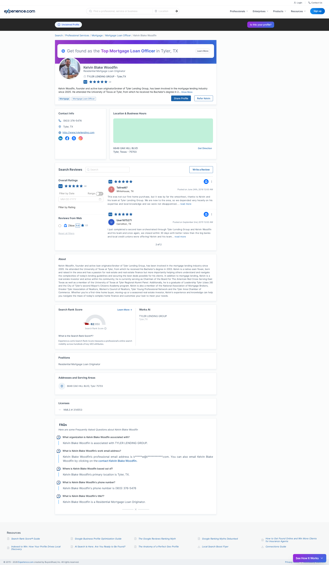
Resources (297, 11)
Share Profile (181, 98)
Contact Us (316, 2)
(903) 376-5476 (72, 120)
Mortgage (97, 35)
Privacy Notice (292, 562)
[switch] (99, 194)
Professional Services (77, 35)
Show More (186, 92)
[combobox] (121, 11)
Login (299, 2)
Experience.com (26, 562)
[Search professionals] (176, 11)
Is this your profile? (260, 24)
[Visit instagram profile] (80, 138)
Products (278, 11)
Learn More (202, 51)
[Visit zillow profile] (74, 138)
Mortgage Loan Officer (118, 35)
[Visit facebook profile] (67, 138)
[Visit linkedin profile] (60, 138)
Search (59, 35)
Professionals (237, 11)
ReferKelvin (203, 98)
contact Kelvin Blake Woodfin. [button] (117, 460)
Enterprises (259, 11)
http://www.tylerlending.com (78, 132)
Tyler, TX (68, 126)
